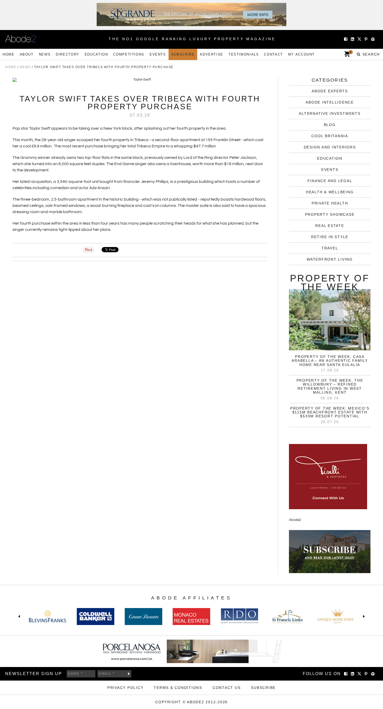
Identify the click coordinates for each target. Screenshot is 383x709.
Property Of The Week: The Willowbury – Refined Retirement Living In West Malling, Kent (329, 386)
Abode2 (295, 520)
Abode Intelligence (330, 102)
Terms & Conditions (178, 687)
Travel (330, 248)
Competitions (128, 54)
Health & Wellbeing (330, 192)
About (27, 54)
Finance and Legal (329, 181)
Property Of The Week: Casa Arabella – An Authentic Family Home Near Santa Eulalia (330, 360)
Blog (330, 125)
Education (96, 54)
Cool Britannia (329, 136)
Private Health (330, 203)
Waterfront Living (330, 259)
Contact (273, 54)
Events (158, 54)
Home (9, 54)
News (45, 54)
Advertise (211, 54)
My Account (301, 54)
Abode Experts (330, 91)
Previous (20, 616)
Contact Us (227, 687)
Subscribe (183, 54)
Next (363, 616)
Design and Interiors (330, 147)
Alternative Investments (329, 113)
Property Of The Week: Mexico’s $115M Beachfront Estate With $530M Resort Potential (329, 412)
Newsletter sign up (33, 673)
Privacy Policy (125, 687)
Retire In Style (329, 237)
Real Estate (329, 225)
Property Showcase (330, 214)
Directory (67, 54)
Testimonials (243, 54)
